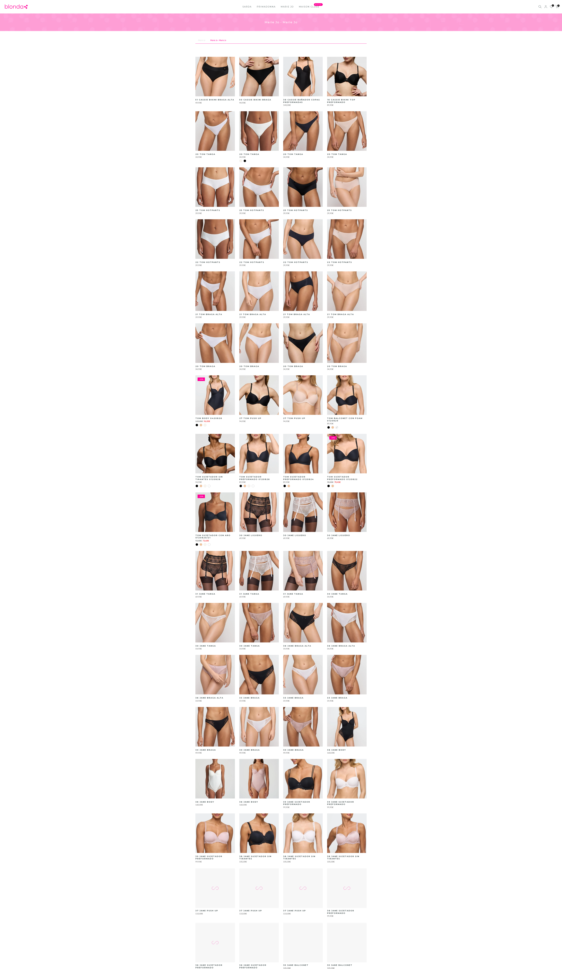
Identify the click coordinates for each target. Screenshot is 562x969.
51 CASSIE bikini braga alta (214, 100)
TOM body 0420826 (208, 418)
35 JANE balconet (295, 965)
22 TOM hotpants (207, 262)
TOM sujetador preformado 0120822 (342, 478)
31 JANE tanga (205, 594)
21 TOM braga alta (208, 314)
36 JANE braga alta (297, 646)
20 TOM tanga (205, 154)
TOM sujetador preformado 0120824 (298, 478)
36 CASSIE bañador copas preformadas (301, 101)
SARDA (247, 6)
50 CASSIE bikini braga (255, 100)
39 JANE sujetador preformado (296, 803)
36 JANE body (336, 750)
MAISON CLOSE (310, 6)
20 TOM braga (205, 366)
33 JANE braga (249, 698)
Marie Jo (201, 40)
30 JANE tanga (337, 594)
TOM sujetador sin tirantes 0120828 (209, 478)
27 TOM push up (250, 418)
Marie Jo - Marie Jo (218, 40)
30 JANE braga (205, 750)
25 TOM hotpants (207, 210)
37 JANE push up (206, 910)
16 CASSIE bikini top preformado (341, 101)
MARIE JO (287, 6)
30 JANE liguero (250, 535)
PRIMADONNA (266, 6)
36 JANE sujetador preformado (340, 911)
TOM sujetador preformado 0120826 (254, 478)
